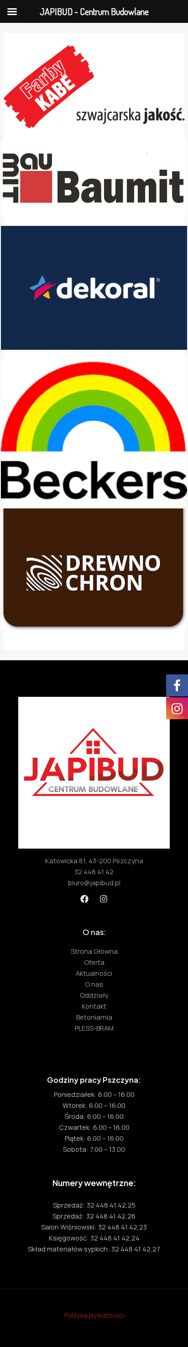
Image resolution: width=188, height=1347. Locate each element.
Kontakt (94, 1005)
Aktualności (94, 973)
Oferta (94, 962)
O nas (94, 984)
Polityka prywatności (94, 1315)
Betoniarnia (94, 1016)
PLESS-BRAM (94, 1027)
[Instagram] (103, 899)
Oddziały (94, 995)
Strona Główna (94, 951)
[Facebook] (84, 899)
